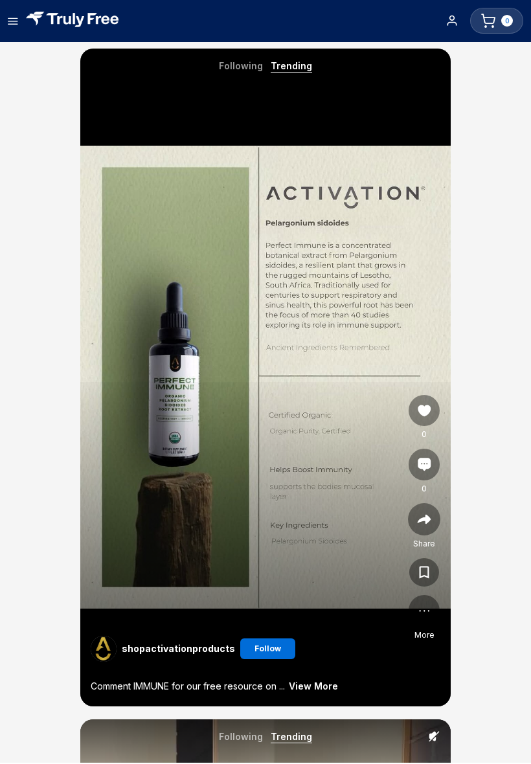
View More (313, 685)
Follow (267, 648)
